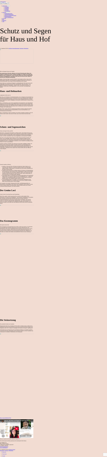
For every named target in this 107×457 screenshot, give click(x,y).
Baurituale (21, 48)
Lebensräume (4, 5)
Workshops (4, 20)
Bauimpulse (17, 48)
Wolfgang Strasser (12, 48)
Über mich (4, 18)
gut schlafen (6, 7)
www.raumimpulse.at (4, 447)
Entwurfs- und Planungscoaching (10, 15)
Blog (3, 19)
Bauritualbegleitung (7, 16)
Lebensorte (4, 12)
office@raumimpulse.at (4, 446)
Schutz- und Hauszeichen (8, 17)
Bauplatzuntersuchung (8, 13)
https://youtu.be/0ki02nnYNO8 (5, 417)
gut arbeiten (6, 9)
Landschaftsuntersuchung (8, 14)
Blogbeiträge (26, 48)
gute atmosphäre (7, 11)
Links (3, 21)
